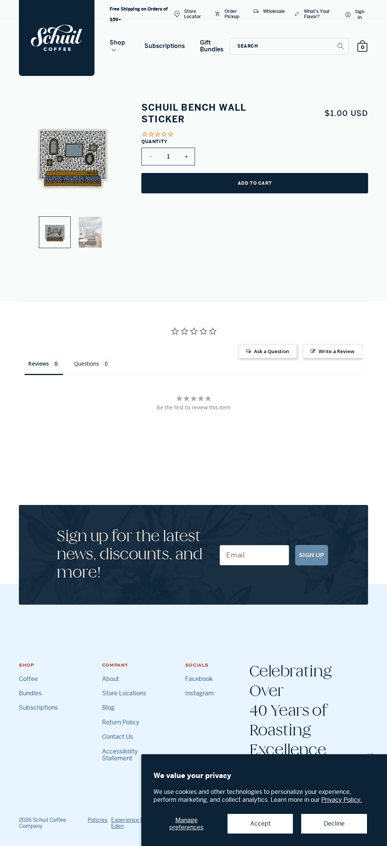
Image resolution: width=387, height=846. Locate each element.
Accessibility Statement (120, 755)
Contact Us (117, 736)
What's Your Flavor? (317, 13)
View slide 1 (55, 232)
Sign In (359, 14)
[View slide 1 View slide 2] (72, 175)
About (110, 679)
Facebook (199, 679)
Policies (97, 820)
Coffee (28, 679)
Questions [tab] (86, 363)
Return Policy (120, 722)
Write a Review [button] (336, 351)
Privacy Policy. (341, 799)
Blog (108, 707)
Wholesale (274, 11)
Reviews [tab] (38, 363)
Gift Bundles (211, 46)
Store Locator (192, 13)
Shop (117, 42)
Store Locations (124, 693)
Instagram (199, 693)
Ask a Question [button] (271, 351)
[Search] (340, 46)
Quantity (154, 141)
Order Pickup (231, 13)
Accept (260, 823)
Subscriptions (164, 45)
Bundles (30, 693)
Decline (334, 823)
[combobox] (289, 46)
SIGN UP (311, 555)
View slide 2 (90, 232)
